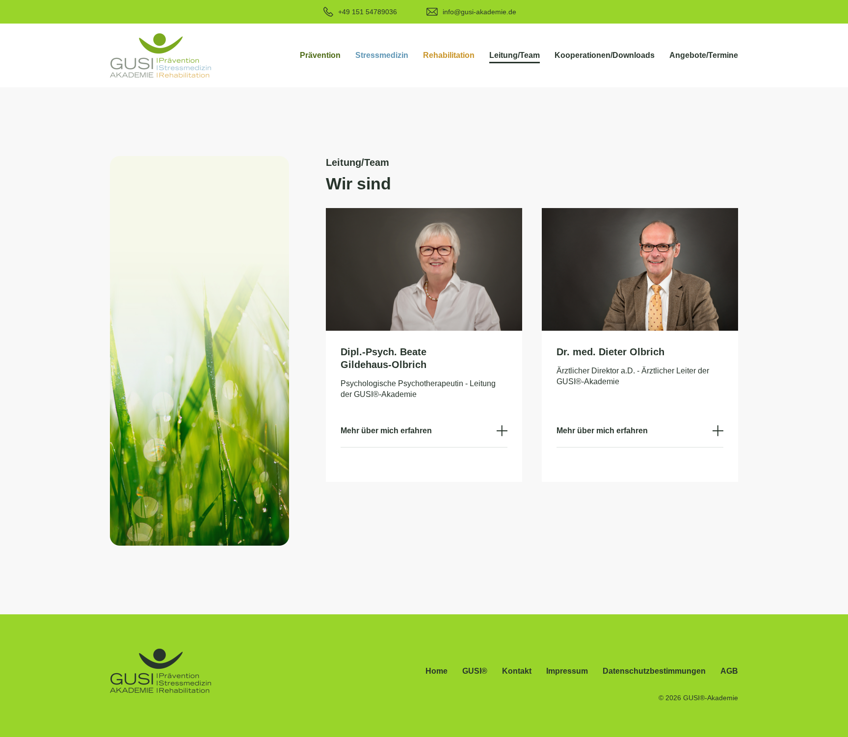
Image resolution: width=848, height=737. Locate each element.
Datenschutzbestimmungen (654, 671)
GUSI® (474, 671)
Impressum (567, 671)
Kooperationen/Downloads (605, 55)
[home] (160, 55)
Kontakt (516, 671)
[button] (320, 55)
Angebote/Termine (703, 55)
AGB (729, 671)
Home (436, 671)
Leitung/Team (514, 55)
